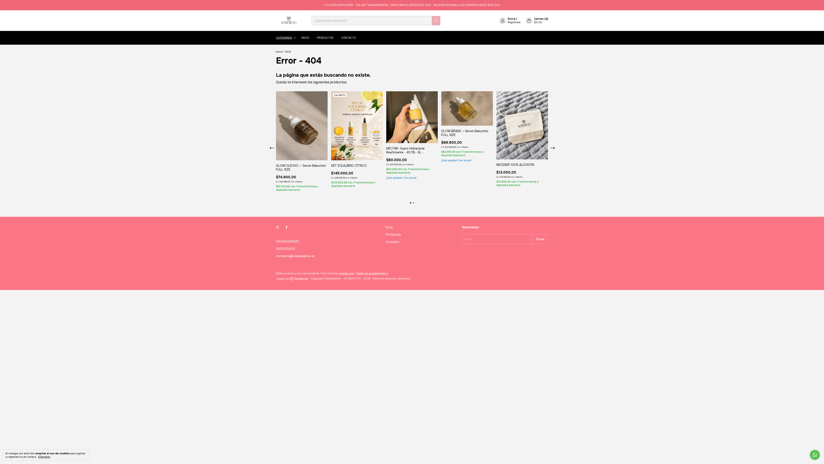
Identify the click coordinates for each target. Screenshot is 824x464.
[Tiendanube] (292, 279)
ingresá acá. (346, 273)
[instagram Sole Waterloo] (277, 227)
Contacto (348, 38)
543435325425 (287, 241)
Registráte (514, 22)
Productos (325, 38)
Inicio (305, 38)
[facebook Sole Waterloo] (286, 227)
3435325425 (285, 249)
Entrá (511, 19)
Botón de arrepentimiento (372, 273)
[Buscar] (436, 20)
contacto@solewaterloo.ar (295, 256)
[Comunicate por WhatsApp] (815, 455)
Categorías (284, 38)
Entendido (44, 456)
